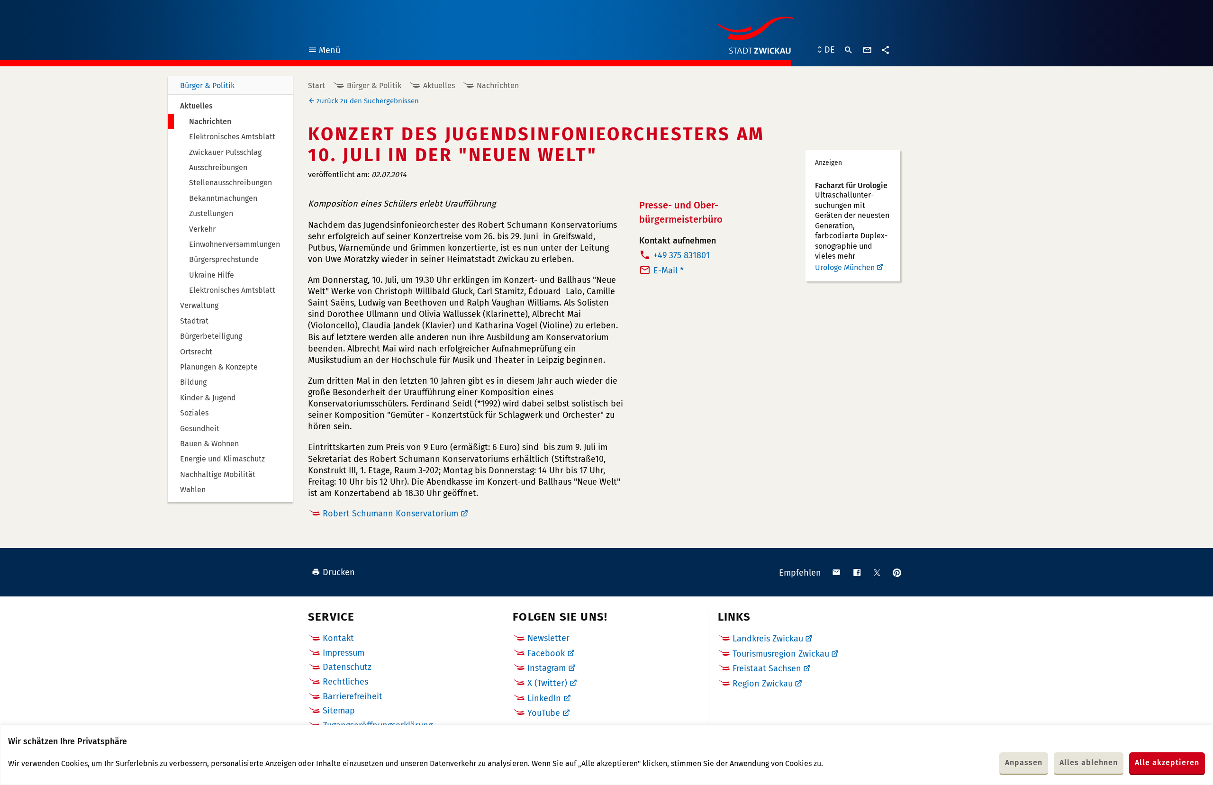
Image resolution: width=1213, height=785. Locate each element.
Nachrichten (498, 85)
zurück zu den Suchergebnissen (368, 101)
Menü (324, 51)
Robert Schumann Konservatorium (390, 513)
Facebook (546, 653)
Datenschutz (347, 667)
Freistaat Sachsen (767, 668)
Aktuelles (439, 85)
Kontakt (338, 638)
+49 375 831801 (681, 255)
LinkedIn (544, 698)
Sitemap (339, 710)
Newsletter (548, 638)
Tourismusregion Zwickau (781, 654)
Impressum (343, 653)
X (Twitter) (547, 683)
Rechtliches (345, 682)
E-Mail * (668, 270)
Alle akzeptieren (1167, 762)
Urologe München (845, 267)
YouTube (543, 713)
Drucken (339, 572)
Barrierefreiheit (352, 696)
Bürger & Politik (207, 85)
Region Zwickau (763, 683)
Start (316, 85)
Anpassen (1023, 762)
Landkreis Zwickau (768, 638)
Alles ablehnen (1088, 762)
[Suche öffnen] (849, 50)
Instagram (546, 668)
